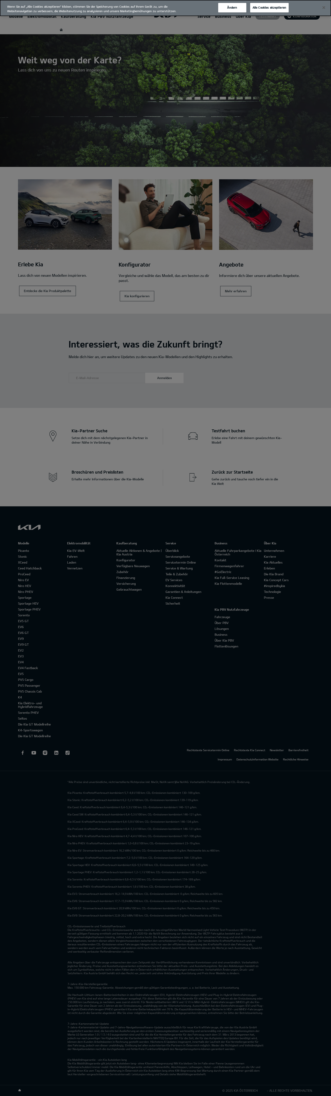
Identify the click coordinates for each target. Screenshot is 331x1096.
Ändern (232, 7)
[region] (165, 8)
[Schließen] (324, 8)
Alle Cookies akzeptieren (269, 7)
